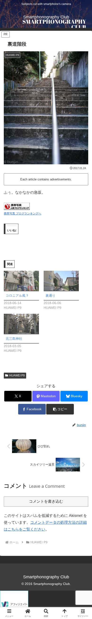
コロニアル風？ (17, 295)
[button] (60, 409)
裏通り (50, 295)
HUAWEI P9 (17, 375)
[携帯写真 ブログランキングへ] (17, 206)
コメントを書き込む (46, 501)
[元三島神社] (21, 324)
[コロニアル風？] (21, 281)
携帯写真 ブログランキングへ (22, 213)
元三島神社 (14, 338)
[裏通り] (61, 281)
